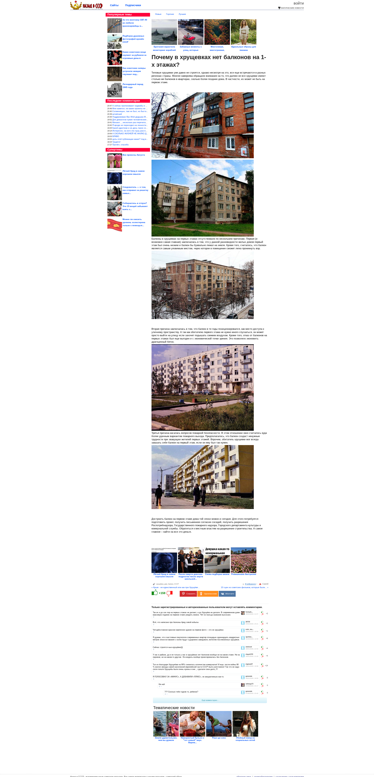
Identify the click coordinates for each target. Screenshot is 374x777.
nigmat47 (249, 664)
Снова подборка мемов (217, 574)
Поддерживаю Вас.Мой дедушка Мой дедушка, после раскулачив (143, 117)
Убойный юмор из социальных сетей (245, 739)
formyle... (249, 612)
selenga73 (249, 684)
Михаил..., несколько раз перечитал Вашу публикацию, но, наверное (145, 122)
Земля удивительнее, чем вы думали (166, 739)
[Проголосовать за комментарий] (263, 614)
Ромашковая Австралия (243, 574)
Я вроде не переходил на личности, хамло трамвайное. (139, 125)
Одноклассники (210, 594)
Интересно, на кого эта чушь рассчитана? (132, 131)
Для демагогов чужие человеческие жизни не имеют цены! (140, 119)
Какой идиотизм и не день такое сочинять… (133, 128)
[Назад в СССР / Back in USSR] (86, 9)
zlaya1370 (249, 654)
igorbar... (249, 637)
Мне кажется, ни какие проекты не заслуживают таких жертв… (142, 108)
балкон (170, 584)
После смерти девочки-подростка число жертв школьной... (191, 576)
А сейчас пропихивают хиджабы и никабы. (132, 105)
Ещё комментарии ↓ (210, 700)
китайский (117, 114)
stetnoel (249, 647)
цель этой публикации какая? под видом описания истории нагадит (144, 139)
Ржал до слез (219, 738)
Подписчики (133, 5)
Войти (299, 3)
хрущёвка (159, 584)
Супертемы (114, 149)
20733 (248, 622)
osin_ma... (249, 629)
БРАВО (115, 136)
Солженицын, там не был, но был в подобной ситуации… (140, 111)
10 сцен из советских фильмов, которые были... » (244, 587)
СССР (176, 584)
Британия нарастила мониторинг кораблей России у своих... (164, 50)
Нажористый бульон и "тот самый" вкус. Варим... (192, 740)
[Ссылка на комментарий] (153, 617)
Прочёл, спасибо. (120, 144)
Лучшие (182, 14)
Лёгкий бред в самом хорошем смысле (164, 575)
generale (249, 676)
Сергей (265, 584)
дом (165, 584)
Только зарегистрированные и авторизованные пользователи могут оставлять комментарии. (206, 607)
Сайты (114, 5)
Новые (158, 14)
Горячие (170, 14)
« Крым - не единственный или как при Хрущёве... (175, 587)
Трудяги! (116, 142)
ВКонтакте (229, 594)
